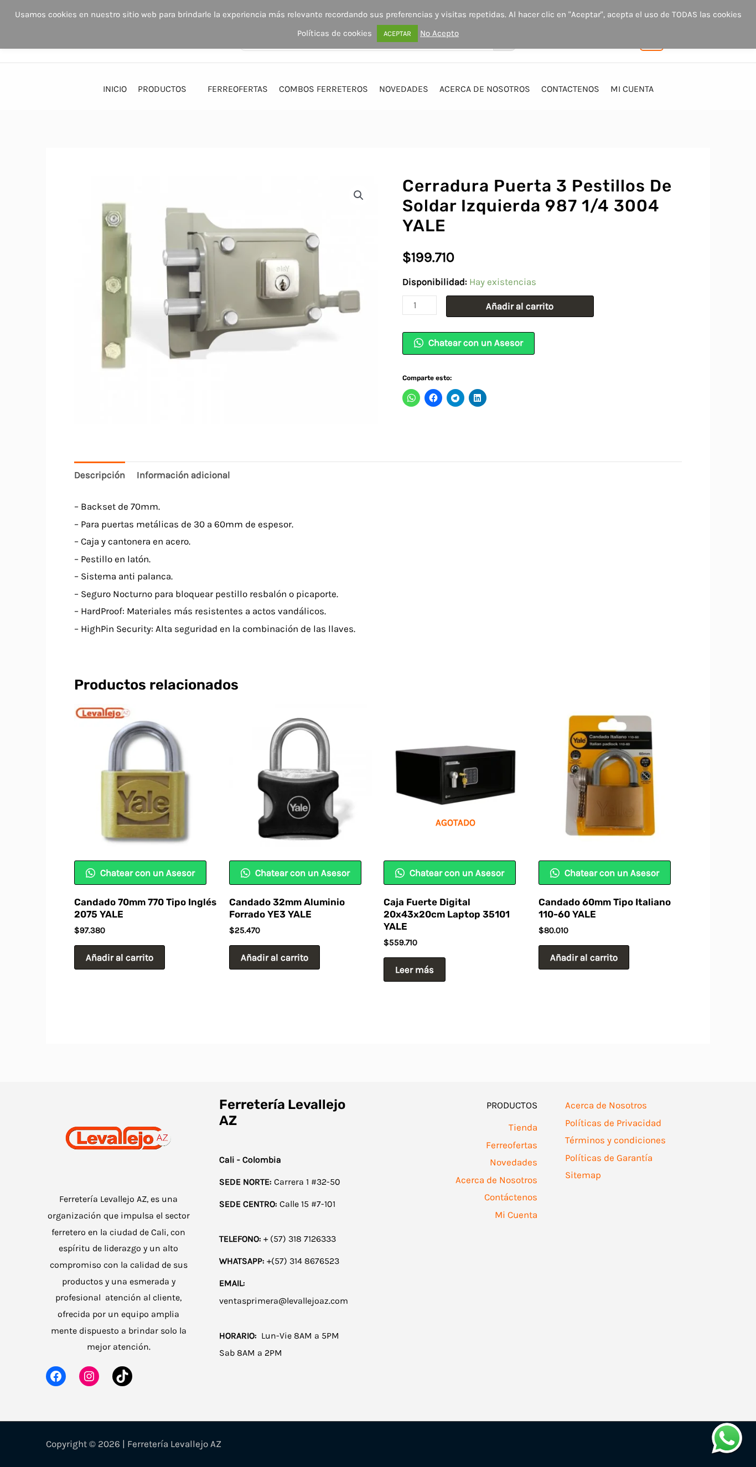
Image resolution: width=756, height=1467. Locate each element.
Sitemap (583, 1174)
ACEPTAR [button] (397, 33)
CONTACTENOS (570, 89)
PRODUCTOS (162, 89)
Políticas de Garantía (609, 1157)
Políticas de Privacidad (613, 1122)
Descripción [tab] (99, 474)
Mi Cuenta (516, 1214)
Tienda (523, 1127)
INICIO (115, 89)
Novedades (513, 1162)
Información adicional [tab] (183, 474)
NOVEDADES (403, 89)
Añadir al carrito (519, 306)
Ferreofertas (511, 1144)
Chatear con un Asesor (474, 342)
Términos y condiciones (615, 1139)
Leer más (414, 969)
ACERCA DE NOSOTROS (484, 89)
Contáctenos (510, 1196)
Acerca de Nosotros (496, 1179)
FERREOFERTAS (238, 89)
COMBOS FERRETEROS (323, 89)
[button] (359, 195)
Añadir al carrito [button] (119, 957)
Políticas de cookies (334, 33)
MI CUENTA (632, 89)
